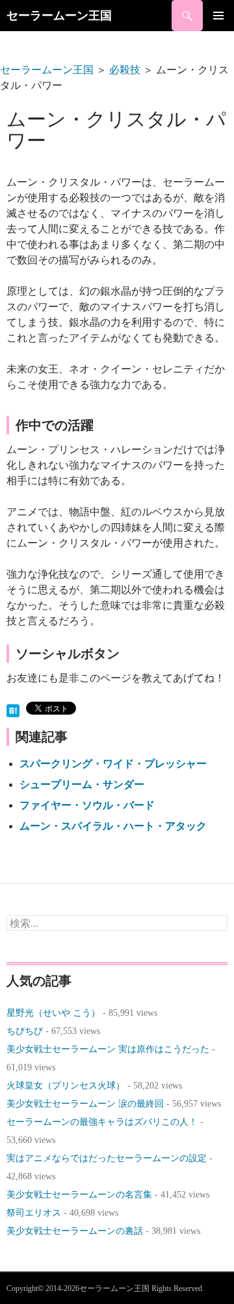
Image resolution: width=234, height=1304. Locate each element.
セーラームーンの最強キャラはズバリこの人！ (102, 1122)
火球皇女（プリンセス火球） (65, 1085)
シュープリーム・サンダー (82, 784)
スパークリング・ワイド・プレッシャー (113, 763)
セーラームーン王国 (59, 15)
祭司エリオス (33, 1213)
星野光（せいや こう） (53, 1013)
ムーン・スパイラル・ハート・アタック (113, 825)
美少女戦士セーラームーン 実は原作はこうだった (107, 1049)
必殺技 (124, 69)
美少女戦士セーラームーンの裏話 (74, 1231)
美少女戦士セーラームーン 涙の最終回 (85, 1104)
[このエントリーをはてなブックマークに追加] (13, 709)
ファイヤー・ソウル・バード (87, 805)
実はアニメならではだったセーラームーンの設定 (106, 1158)
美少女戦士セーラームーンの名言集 (79, 1194)
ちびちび (24, 1031)
